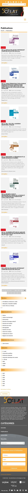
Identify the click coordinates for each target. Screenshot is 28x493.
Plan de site (4, 490)
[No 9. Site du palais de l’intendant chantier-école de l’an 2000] (14, 257)
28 (21, 290)
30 (8, 293)
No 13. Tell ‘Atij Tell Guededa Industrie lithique (11, 124)
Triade (24, 478)
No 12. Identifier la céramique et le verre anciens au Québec (13, 157)
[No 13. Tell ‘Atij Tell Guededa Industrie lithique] (14, 113)
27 (18, 290)
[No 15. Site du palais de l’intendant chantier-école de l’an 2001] (14, 39)
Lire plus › (4, 63)
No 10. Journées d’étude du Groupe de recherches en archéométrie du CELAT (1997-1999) (13, 233)
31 (11, 293)
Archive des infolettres (6, 474)
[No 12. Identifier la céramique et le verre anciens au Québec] (14, 146)
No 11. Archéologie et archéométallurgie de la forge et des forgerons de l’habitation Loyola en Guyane (13, 195)
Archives (5, 394)
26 (15, 290)
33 (17, 293)
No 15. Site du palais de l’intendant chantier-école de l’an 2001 (13, 50)
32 (14, 293)
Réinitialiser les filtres (6, 389)
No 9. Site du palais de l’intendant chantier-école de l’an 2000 (12, 268)
